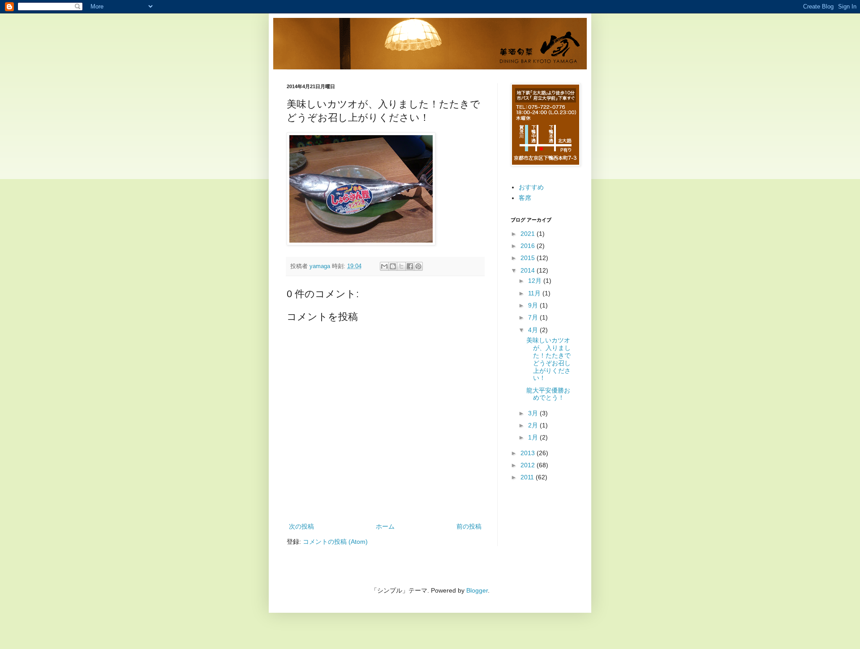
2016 (528, 245)
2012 (528, 465)
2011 (528, 477)
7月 (534, 317)
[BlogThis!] (392, 266)
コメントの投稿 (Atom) (335, 541)
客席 (525, 197)
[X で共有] (401, 266)
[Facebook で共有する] (409, 266)
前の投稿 (469, 526)
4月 (534, 329)
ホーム (385, 526)
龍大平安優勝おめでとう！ (548, 394)
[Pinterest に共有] (418, 266)
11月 (535, 293)
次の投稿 (301, 526)
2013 (528, 453)
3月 (534, 413)
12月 (535, 280)
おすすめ (531, 187)
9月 (534, 305)
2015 (528, 257)
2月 (534, 425)
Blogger (477, 590)
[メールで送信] (384, 266)
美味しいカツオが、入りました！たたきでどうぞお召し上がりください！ (548, 359)
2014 (528, 270)
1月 (534, 437)
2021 (528, 233)
